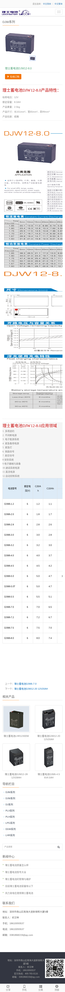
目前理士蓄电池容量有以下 (19, 886)
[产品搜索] (58, 847)
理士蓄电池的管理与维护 (18, 879)
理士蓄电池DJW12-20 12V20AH (31, 688)
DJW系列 (10, 798)
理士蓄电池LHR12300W (16, 736)
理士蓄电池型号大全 (15, 872)
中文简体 (47, 4)
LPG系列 (10, 823)
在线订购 (14, 76)
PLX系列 (10, 810)
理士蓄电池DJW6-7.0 (25, 683)
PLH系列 (10, 816)
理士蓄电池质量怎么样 (16, 865)
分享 (8, 990)
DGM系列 (11, 829)
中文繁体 (58, 4)
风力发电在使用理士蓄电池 (19, 893)
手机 (24, 990)
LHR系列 (10, 835)
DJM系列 (10, 792)
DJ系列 (9, 804)
